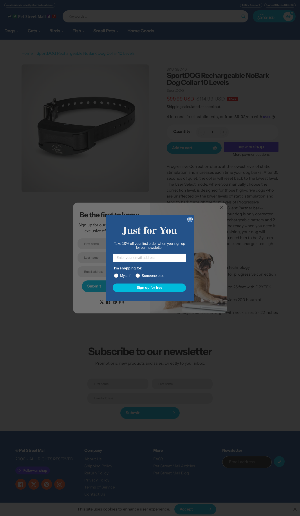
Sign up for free (149, 287)
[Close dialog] (190, 219)
